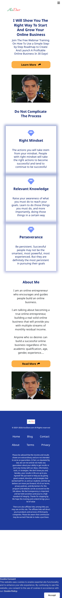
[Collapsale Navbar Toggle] (59, 3)
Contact (44, 436)
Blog (30, 436)
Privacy (45, 445)
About (15, 445)
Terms (30, 445)
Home (16, 436)
